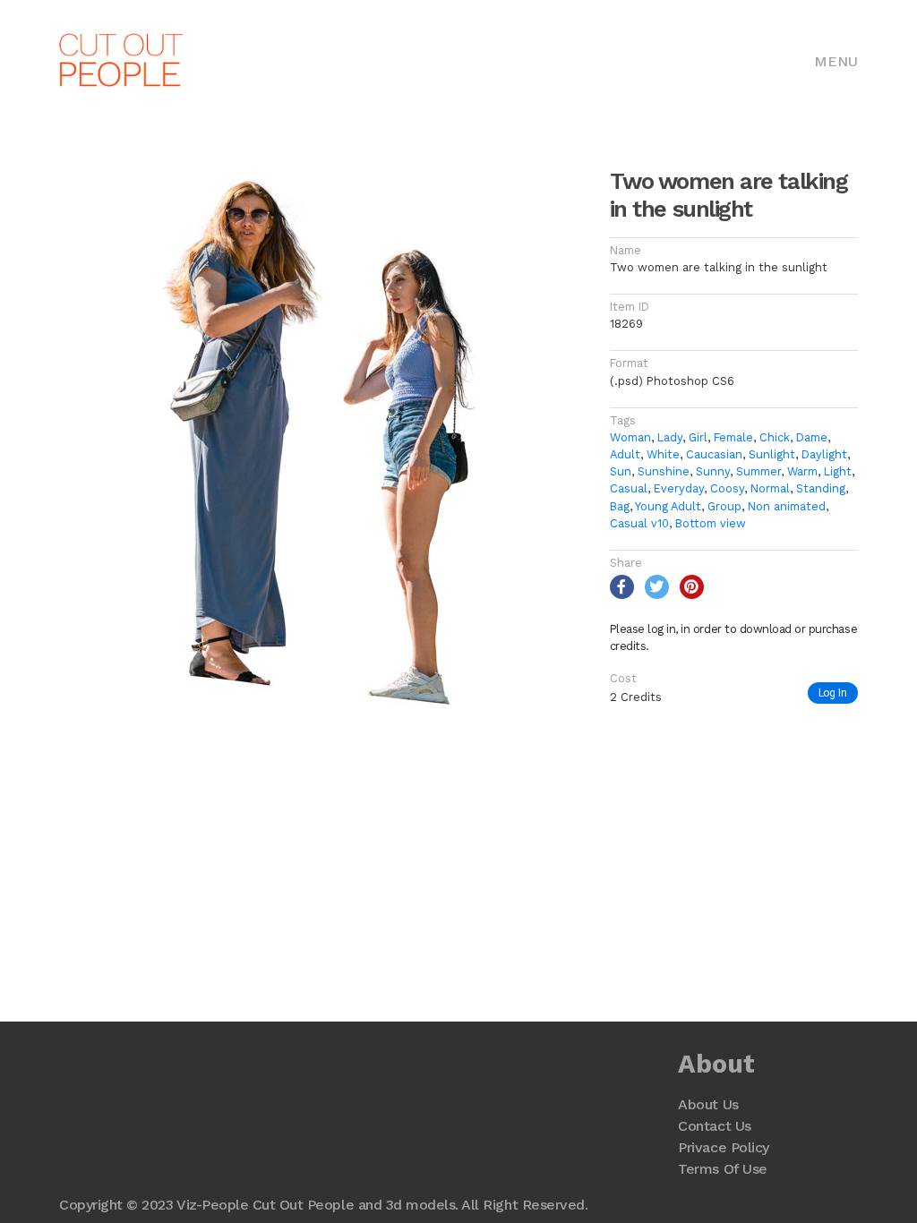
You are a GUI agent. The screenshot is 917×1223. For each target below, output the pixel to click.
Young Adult (668, 506)
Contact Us (714, 1125)
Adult (625, 454)
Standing (820, 488)
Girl (698, 437)
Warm (802, 471)
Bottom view (710, 523)
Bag (620, 506)
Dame (811, 437)
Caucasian (714, 454)
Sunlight (772, 454)
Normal (770, 488)
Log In (832, 692)
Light (838, 471)
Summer (758, 471)
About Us (708, 1104)
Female (733, 437)
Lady (669, 437)
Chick (774, 437)
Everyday (679, 488)
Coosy (727, 488)
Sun (620, 471)
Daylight (824, 454)
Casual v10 (639, 523)
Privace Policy (723, 1147)
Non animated (787, 506)
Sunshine (664, 471)
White (663, 454)
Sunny (713, 471)
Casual (628, 488)
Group (724, 506)
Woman (630, 437)
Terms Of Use (722, 1168)
